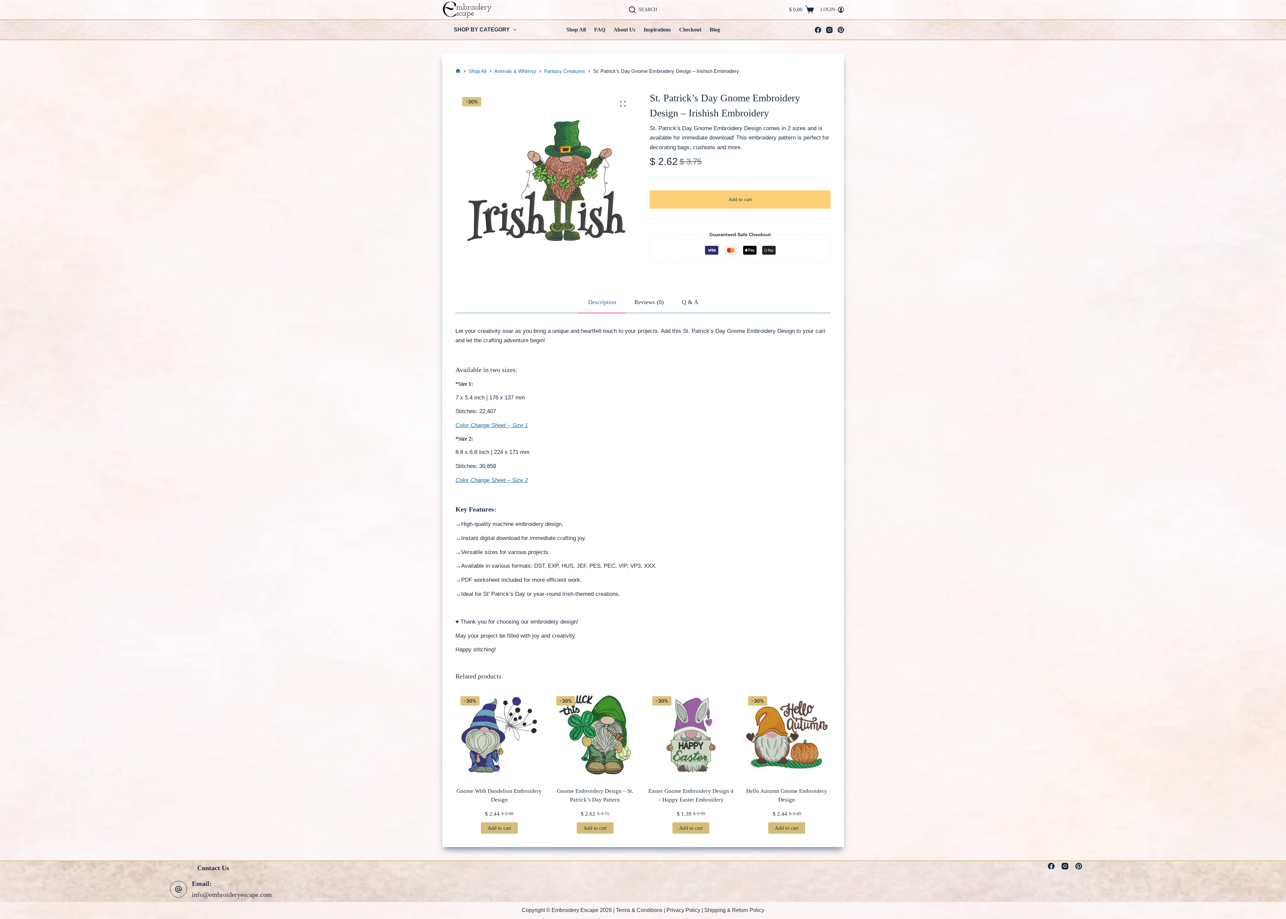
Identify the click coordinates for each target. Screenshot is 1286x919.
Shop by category (482, 29)
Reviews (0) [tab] (649, 302)
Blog (715, 29)
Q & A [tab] (690, 302)
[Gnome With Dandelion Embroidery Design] (499, 734)
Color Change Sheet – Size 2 (491, 480)
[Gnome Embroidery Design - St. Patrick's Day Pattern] (595, 734)
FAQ (599, 29)
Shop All (576, 29)
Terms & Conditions (639, 910)
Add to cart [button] (499, 828)
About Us (624, 29)
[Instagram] (829, 30)
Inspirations (657, 29)
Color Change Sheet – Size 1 (491, 425)
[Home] (457, 71)
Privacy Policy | (685, 910)
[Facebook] (818, 30)
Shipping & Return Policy (734, 910)
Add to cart (740, 199)
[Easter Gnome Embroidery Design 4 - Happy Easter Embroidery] (691, 734)
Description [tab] (602, 302)
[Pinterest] (841, 30)
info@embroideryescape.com (232, 894)
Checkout (690, 29)
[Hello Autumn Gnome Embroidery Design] (787, 734)
